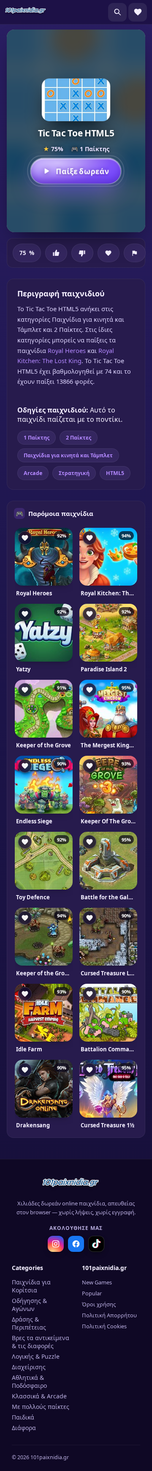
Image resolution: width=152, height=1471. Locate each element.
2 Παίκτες (78, 437)
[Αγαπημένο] (108, 253)
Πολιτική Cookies (104, 1326)
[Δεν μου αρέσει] (82, 253)
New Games (97, 1282)
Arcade (33, 473)
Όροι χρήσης (99, 1304)
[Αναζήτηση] (117, 12)
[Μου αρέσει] (56, 253)
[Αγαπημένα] (137, 12)
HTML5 (115, 473)
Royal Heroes (67, 350)
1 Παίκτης (36, 437)
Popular (92, 1293)
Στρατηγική (74, 473)
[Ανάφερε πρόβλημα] (135, 253)
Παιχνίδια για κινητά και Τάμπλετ (68, 455)
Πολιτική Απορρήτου (109, 1315)
